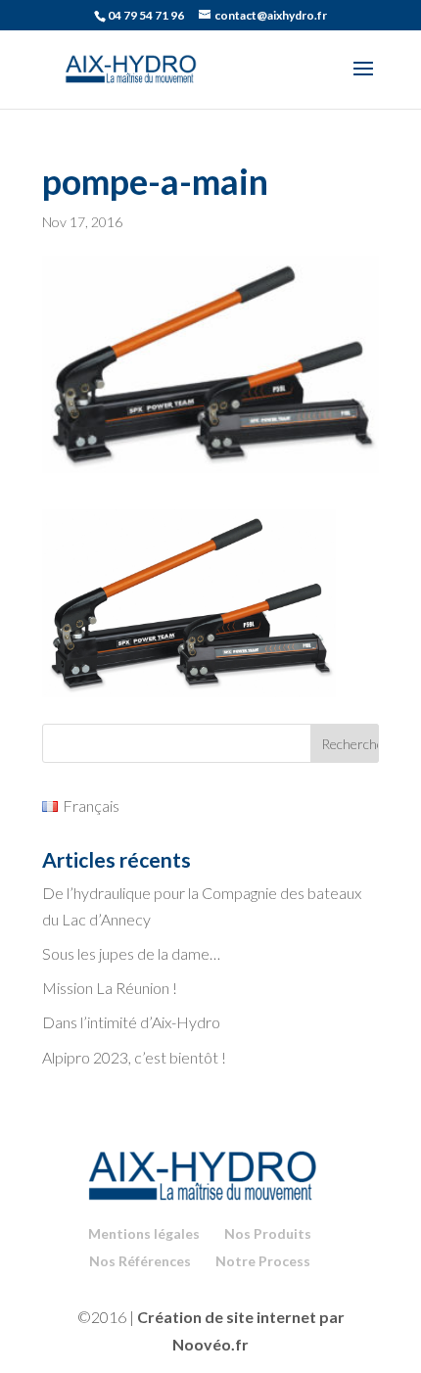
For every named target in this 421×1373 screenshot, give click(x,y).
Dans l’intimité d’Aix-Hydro (131, 1022)
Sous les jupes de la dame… (131, 953)
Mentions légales (144, 1233)
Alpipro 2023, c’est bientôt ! (134, 1057)
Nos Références (140, 1261)
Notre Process (262, 1261)
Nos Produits (267, 1233)
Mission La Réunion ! (109, 987)
